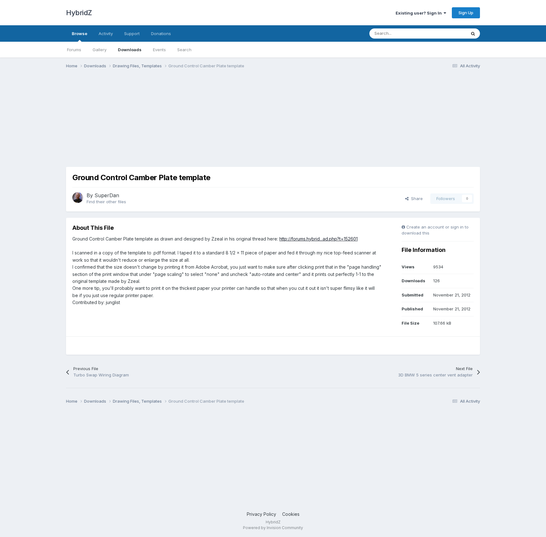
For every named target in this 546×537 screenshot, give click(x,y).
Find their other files (106, 201)
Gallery (99, 49)
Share (416, 198)
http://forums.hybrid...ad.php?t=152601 (318, 238)
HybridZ (79, 13)
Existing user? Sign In (420, 12)
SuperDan (106, 195)
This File (450, 33)
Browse (79, 33)
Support (132, 33)
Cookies (291, 514)
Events (159, 49)
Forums (74, 49)
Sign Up (465, 12)
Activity (106, 33)
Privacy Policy (261, 514)
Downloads (130, 49)
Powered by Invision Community (273, 527)
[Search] (473, 33)
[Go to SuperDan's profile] (77, 197)
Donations (161, 33)
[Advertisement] (181, 122)
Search (184, 49)
